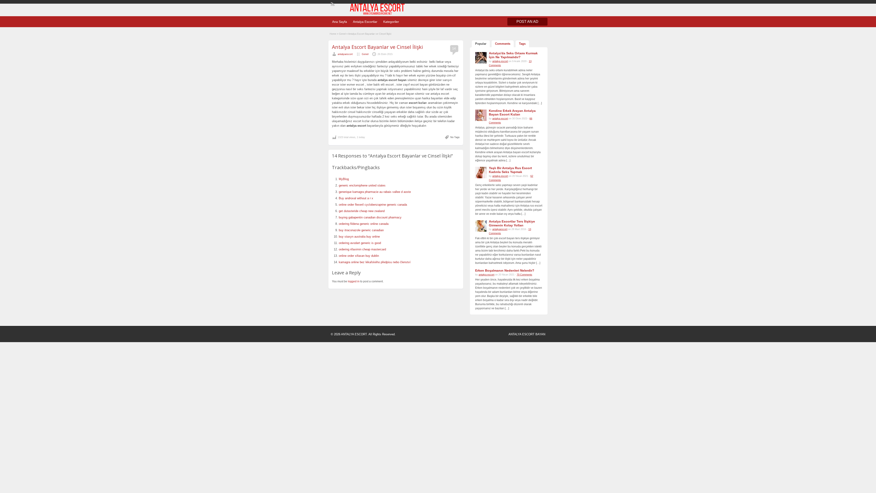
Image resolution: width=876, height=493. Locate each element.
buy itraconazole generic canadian (361, 230)
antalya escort (500, 61)
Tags (522, 43)
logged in (354, 281)
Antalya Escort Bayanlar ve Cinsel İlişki (377, 46)
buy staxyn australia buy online (359, 236)
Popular (480, 43)
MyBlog (344, 179)
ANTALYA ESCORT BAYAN (526, 334)
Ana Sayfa (339, 22)
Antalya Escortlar (365, 22)
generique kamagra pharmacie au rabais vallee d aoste (375, 192)
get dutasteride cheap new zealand (362, 211)
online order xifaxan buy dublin (359, 255)
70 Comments (524, 274)
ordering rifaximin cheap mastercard (362, 249)
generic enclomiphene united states (362, 185)
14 (454, 48)
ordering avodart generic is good (360, 243)
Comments (502, 43)
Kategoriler (391, 22)
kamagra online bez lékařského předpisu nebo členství (375, 262)
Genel (342, 33)
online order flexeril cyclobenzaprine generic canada (373, 204)
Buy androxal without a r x (356, 198)
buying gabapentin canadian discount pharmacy (370, 217)
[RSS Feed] (332, 3)
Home (333, 33)
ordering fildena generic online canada (363, 224)
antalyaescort (345, 54)
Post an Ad (527, 22)
